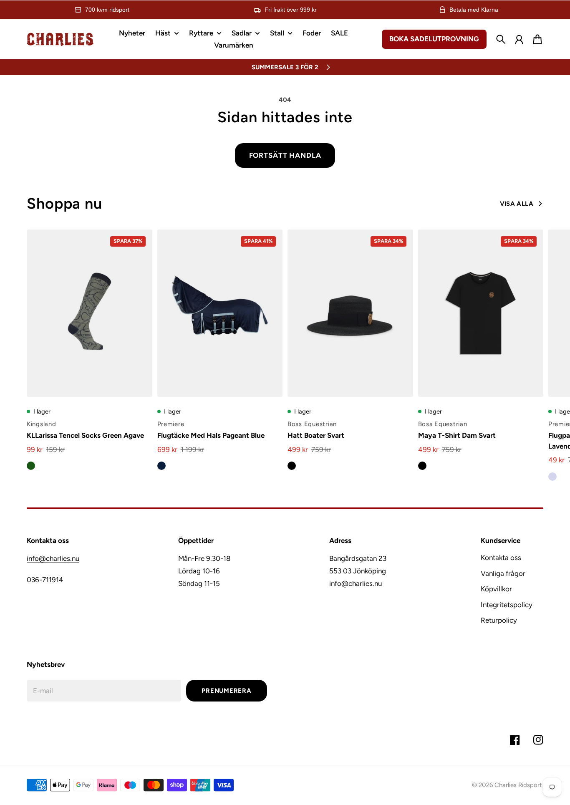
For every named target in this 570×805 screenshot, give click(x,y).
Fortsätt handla (285, 155)
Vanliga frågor (503, 573)
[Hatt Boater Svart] (350, 313)
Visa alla (516, 203)
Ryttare (201, 33)
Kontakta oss (501, 557)
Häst (163, 33)
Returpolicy (499, 620)
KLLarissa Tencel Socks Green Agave (85, 435)
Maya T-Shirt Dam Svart (457, 435)
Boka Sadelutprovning (434, 39)
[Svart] (291, 465)
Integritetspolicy (506, 605)
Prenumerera (226, 690)
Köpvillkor (496, 589)
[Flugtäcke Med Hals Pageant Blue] (220, 313)
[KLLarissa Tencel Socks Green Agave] (89, 313)
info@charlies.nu (53, 558)
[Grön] (30, 465)
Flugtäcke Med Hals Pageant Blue (211, 435)
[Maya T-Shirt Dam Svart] (481, 313)
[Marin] (161, 465)
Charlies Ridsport (518, 785)
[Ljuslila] (552, 476)
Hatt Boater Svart (316, 435)
